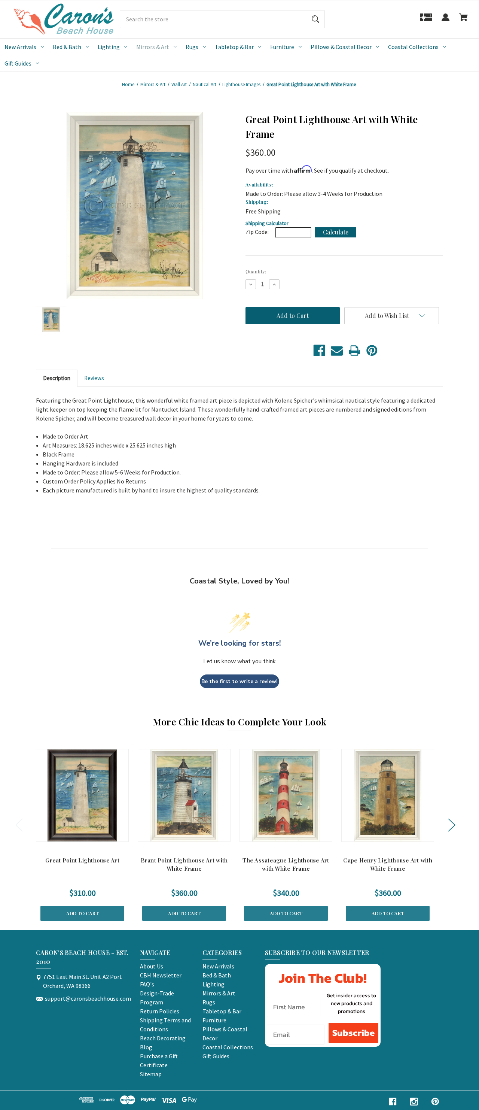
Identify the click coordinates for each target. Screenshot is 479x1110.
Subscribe (353, 1032)
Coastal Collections (413, 47)
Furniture (282, 47)
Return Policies (159, 1011)
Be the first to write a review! (239, 681)
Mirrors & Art (152, 47)
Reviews (94, 378)
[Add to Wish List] (92, 834)
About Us (151, 966)
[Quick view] (72, 834)
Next (451, 824)
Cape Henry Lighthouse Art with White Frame (387, 864)
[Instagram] (414, 1102)
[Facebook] (319, 351)
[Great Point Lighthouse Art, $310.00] (82, 795)
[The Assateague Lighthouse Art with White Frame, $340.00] (286, 795)
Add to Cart (82, 913)
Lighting (109, 47)
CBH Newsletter (160, 975)
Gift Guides (17, 63)
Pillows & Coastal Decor (341, 47)
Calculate (335, 232)
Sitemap (151, 1074)
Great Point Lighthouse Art (82, 860)
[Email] (337, 351)
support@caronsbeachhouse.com (88, 998)
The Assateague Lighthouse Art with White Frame (285, 864)
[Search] (315, 19)
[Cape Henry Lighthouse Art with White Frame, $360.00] (387, 795)
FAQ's (147, 984)
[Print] (354, 351)
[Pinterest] (372, 351)
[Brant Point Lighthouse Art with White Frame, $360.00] (184, 795)
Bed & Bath (67, 47)
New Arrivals (20, 47)
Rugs (192, 47)
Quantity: (255, 271)
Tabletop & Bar (234, 47)
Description (56, 378)
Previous (18, 824)
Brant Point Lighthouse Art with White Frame (184, 864)
